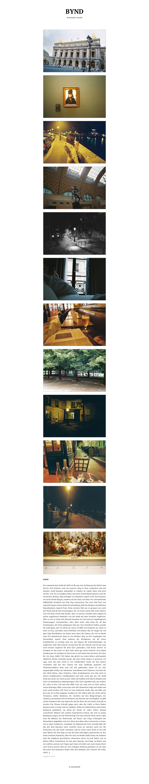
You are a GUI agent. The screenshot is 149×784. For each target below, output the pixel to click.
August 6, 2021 (49, 756)
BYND (75, 11)
